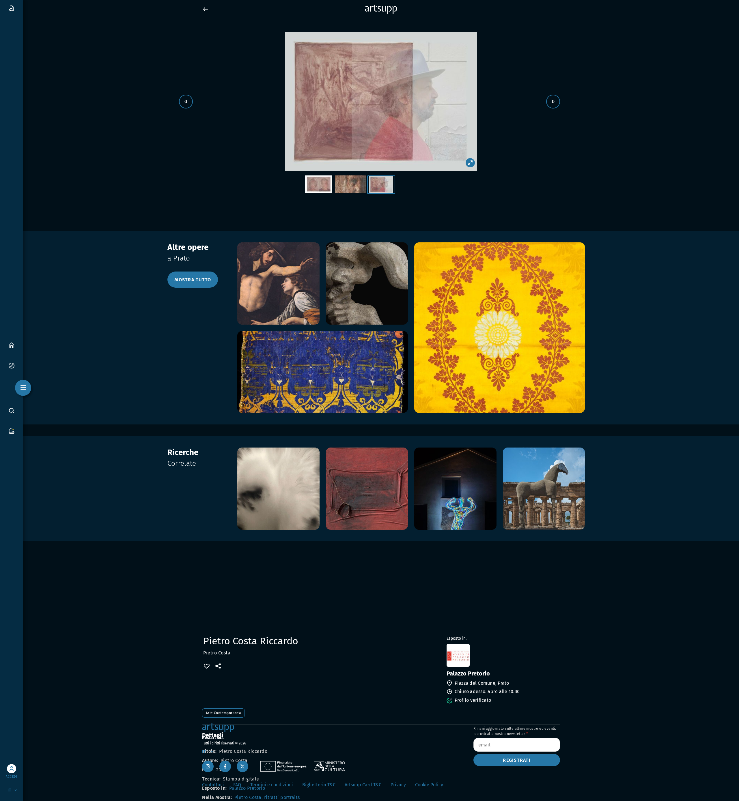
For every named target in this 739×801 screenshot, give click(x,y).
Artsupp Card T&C (363, 784)
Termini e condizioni (271, 784)
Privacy (398, 784)
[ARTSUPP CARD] (11, 430)
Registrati (517, 760)
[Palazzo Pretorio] (503, 655)
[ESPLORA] (11, 365)
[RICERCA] (11, 410)
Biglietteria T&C (318, 784)
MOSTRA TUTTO (192, 279)
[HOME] (11, 345)
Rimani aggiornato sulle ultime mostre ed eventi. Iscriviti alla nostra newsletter (514, 731)
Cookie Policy (429, 784)
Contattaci (213, 784)
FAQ (237, 784)
